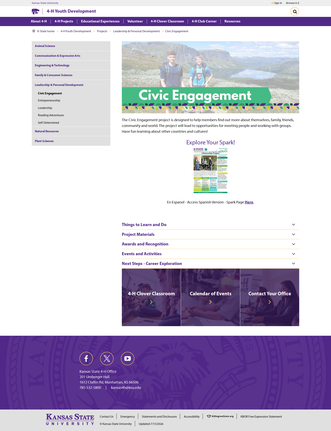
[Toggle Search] (294, 11)
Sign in (278, 3)
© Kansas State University (116, 424)
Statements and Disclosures (159, 416)
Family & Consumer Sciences (53, 75)
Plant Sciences (44, 141)
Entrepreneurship (49, 100)
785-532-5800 (90, 387)
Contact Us (106, 416)
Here (249, 202)
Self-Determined (48, 122)
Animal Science (45, 46)
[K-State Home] (35, 11)
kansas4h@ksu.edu (126, 387)
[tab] (210, 224)
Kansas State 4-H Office (97, 371)
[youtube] (127, 358)
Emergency (127, 416)
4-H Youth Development (71, 11)
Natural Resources (47, 131)
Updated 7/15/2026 (151, 424)
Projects (102, 31)
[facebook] (86, 358)
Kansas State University (45, 3)
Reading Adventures (51, 115)
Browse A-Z (292, 3)
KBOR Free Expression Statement (261, 416)
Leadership (45, 108)
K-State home (46, 31)
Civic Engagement (50, 93)
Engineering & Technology (52, 65)
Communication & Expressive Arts (57, 56)
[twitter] (107, 358)
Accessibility (192, 416)
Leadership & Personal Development (136, 31)
